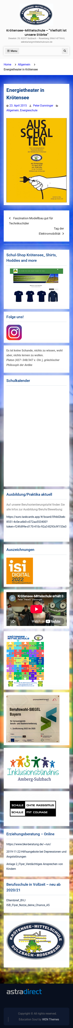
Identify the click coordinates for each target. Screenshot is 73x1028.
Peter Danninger (43, 105)
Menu (14, 51)
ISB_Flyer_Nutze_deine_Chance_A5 (28, 905)
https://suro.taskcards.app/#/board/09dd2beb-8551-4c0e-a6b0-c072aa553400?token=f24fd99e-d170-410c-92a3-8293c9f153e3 (36, 521)
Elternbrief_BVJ (16, 900)
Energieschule (28, 110)
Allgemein (12, 110)
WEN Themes (50, 1019)
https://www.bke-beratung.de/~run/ (28, 844)
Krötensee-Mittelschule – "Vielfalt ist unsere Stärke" (36, 32)
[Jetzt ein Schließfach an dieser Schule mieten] (24, 991)
